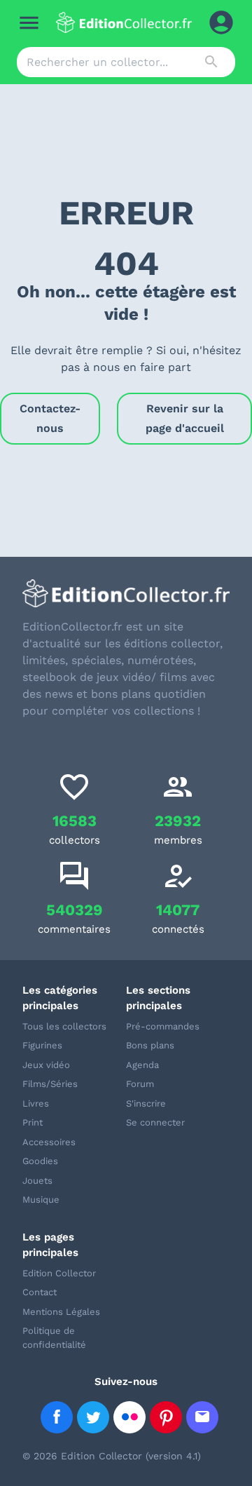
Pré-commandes (163, 1026)
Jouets (37, 1180)
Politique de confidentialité (54, 1337)
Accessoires (49, 1142)
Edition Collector (59, 1273)
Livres (35, 1103)
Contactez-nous (50, 418)
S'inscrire (146, 1103)
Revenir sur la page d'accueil (185, 418)
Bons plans (150, 1045)
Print (32, 1122)
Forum (140, 1084)
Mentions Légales (61, 1311)
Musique (40, 1199)
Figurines (42, 1045)
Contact (39, 1292)
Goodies (40, 1161)
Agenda (142, 1065)
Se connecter (155, 1122)
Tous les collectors (64, 1026)
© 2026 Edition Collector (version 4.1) (111, 1455)
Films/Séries (50, 1084)
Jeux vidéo (46, 1065)
